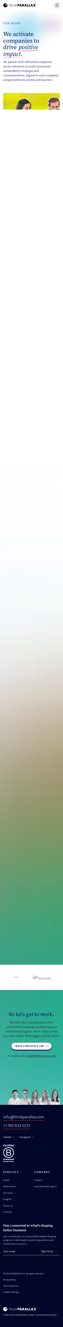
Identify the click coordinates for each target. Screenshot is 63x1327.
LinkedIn (7, 1137)
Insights (7, 1199)
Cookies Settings (11, 1292)
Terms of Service (11, 1286)
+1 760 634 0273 (16, 1125)
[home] (19, 5)
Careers (38, 1180)
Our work (8, 1193)
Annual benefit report (45, 1186)
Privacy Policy (9, 1280)
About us (8, 1206)
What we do (9, 1186)
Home (6, 1180)
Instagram (25, 1137)
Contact (7, 1212)
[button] (56, 5)
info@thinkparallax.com (40, 1056)
